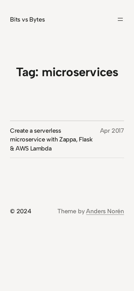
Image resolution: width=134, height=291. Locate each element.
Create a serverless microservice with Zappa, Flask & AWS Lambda (51, 139)
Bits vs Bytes (27, 19)
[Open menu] (120, 19)
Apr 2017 (112, 130)
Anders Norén (105, 211)
